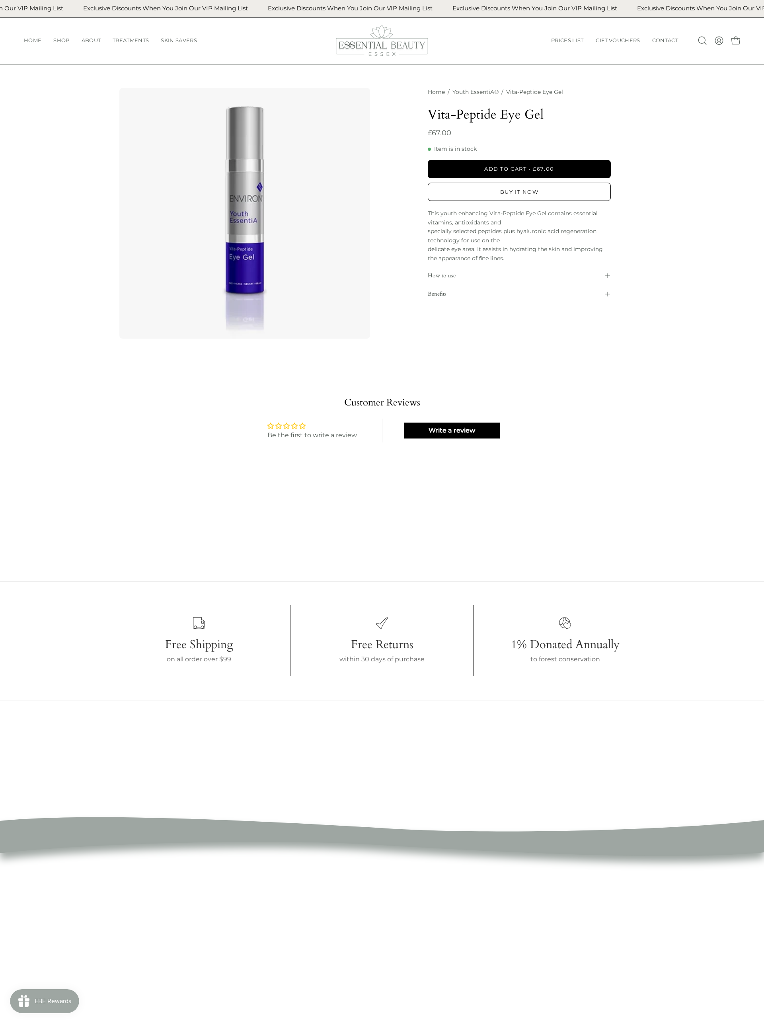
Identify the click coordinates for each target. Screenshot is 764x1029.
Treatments (273, 910)
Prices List (270, 937)
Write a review (452, 430)
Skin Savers (273, 924)
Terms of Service (389, 884)
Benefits (437, 294)
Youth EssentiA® (475, 91)
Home (436, 91)
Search (374, 871)
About (265, 897)
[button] (61, 41)
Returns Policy (386, 910)
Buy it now (519, 192)
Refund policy (385, 897)
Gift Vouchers (276, 950)
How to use (442, 275)
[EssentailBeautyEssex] (382, 40)
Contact (267, 963)
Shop (263, 884)
